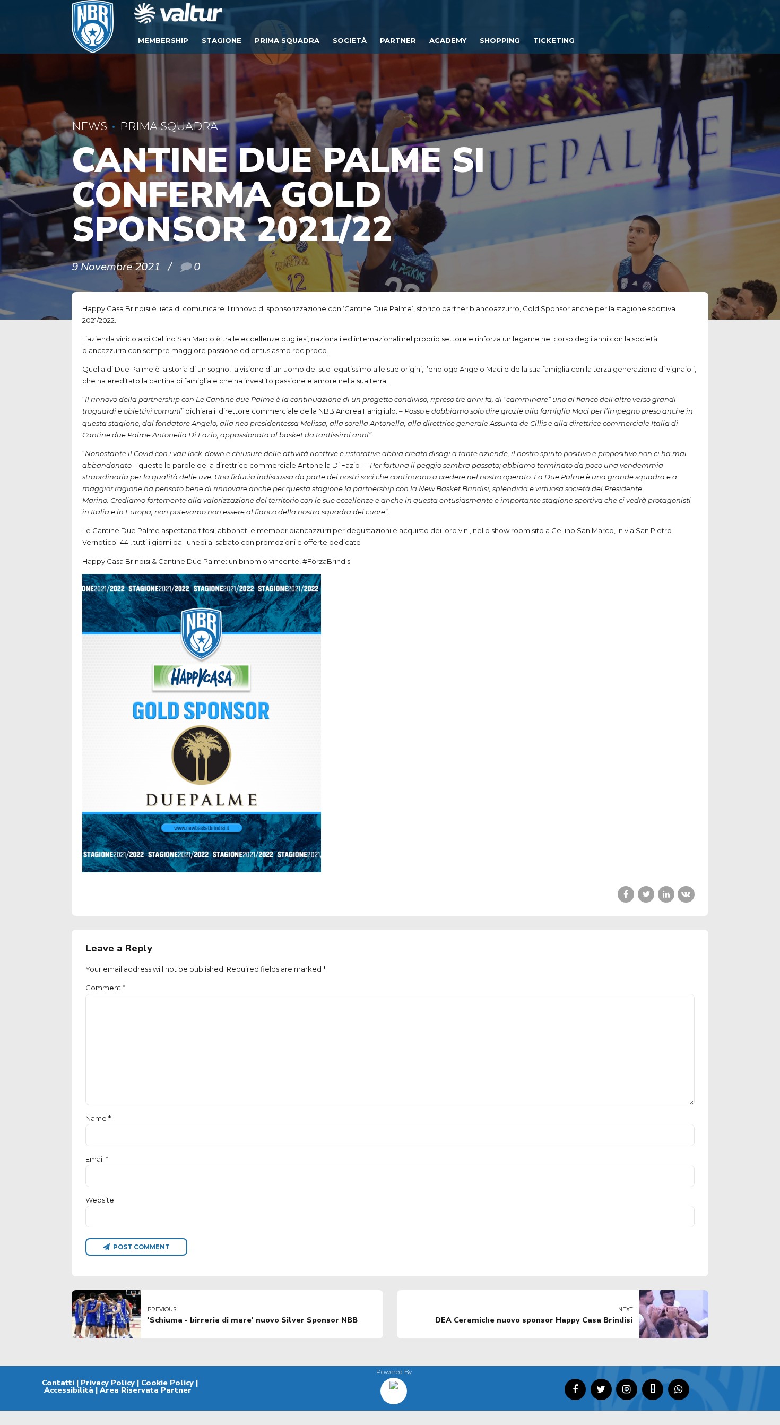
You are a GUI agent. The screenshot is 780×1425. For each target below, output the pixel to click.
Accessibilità (68, 1390)
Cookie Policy (167, 1382)
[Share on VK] (686, 894)
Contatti (58, 1382)
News (89, 126)
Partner (398, 40)
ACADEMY (447, 40)
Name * (98, 1118)
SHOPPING (500, 40)
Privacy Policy (108, 1382)
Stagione (221, 40)
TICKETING (554, 40)
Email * (96, 1159)
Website (99, 1200)
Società (350, 40)
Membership (163, 40)
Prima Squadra (287, 40)
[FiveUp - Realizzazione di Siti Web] (393, 1387)
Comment (105, 987)
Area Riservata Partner (146, 1390)
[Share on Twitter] (646, 894)
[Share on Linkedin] (666, 894)
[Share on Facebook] (626, 894)
